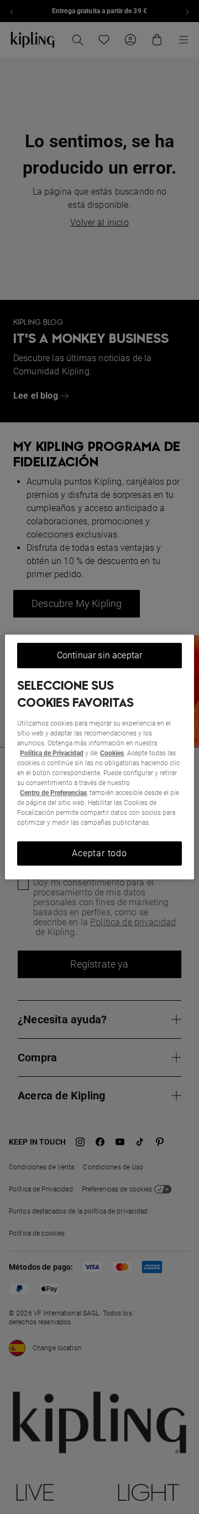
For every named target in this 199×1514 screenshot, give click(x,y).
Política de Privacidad (51, 753)
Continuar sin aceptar (99, 655)
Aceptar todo (99, 853)
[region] (99, 757)
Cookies (112, 753)
